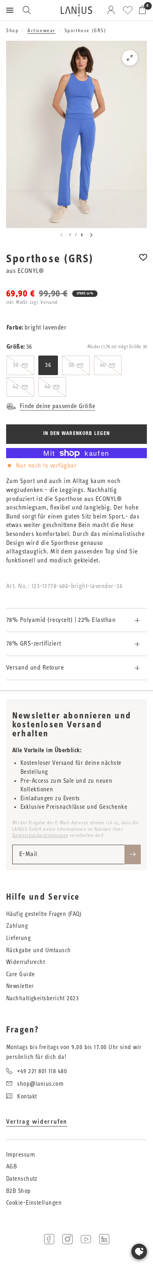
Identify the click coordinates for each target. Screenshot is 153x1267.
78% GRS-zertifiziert (33, 643)
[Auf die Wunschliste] (143, 263)
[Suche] (26, 10)
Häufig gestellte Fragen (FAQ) (43, 914)
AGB (11, 1167)
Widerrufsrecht (25, 962)
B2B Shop (18, 1191)
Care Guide (20, 974)
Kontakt (27, 1097)
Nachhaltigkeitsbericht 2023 (42, 998)
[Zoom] (129, 58)
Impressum (20, 1155)
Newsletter (20, 986)
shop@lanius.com (40, 1084)
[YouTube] (86, 1239)
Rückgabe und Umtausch (38, 950)
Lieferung (18, 938)
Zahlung (17, 926)
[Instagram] (67, 1239)
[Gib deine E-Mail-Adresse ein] (132, 854)
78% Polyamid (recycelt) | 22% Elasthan (60, 620)
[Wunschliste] (127, 10)
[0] (141, 10)
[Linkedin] (104, 1239)
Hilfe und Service (43, 897)
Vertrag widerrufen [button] (36, 1121)
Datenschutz (22, 1179)
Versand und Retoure (35, 667)
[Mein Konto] (112, 10)
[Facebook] (49, 1239)
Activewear (41, 30)
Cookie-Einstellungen (34, 1203)
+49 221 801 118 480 (42, 1071)
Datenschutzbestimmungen (40, 835)
